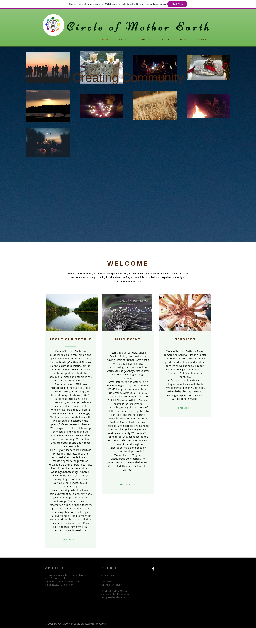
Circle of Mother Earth (139, 27)
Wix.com (101, 623)
